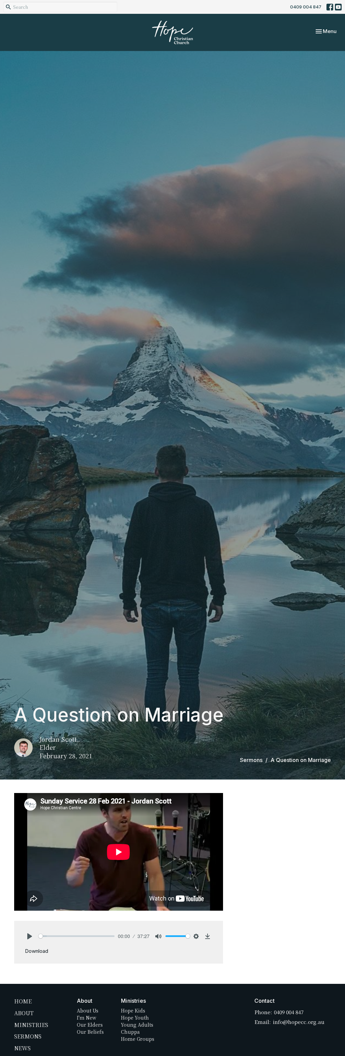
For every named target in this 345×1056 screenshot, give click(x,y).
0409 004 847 (305, 6)
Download (36, 951)
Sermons (251, 760)
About (24, 1013)
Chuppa (130, 1031)
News (22, 1048)
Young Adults (137, 1024)
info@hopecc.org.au (298, 1021)
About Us (87, 1010)
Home (23, 1001)
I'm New (86, 1017)
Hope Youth (135, 1017)
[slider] (76, 936)
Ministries (31, 1025)
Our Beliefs (90, 1031)
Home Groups (137, 1038)
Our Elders (90, 1024)
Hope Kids (133, 1010)
